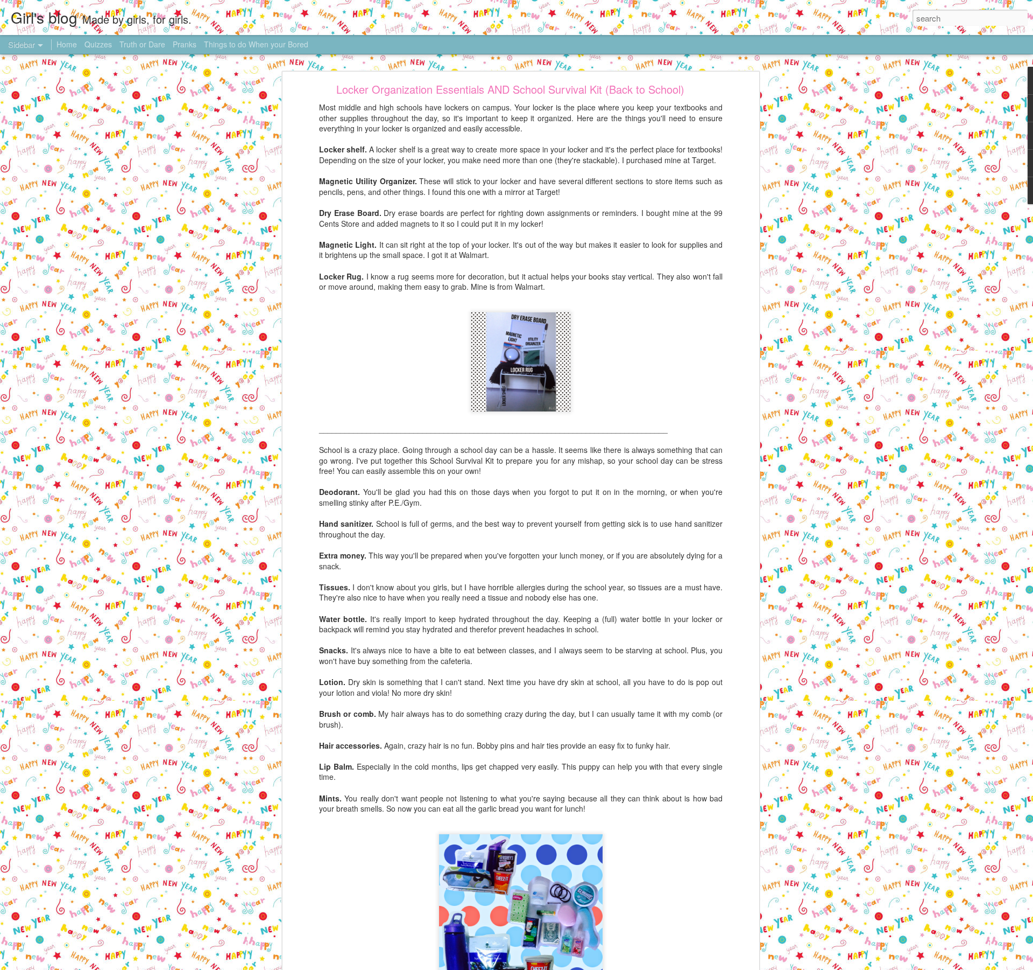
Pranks (184, 44)
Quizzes (98, 44)
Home (66, 44)
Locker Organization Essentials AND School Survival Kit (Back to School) (510, 89)
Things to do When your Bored (256, 44)
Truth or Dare (142, 44)
